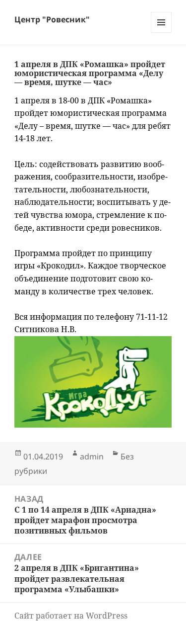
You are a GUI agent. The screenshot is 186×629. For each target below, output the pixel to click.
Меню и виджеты (161, 32)
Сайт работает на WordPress (70, 615)
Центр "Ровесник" (52, 19)
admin (92, 456)
